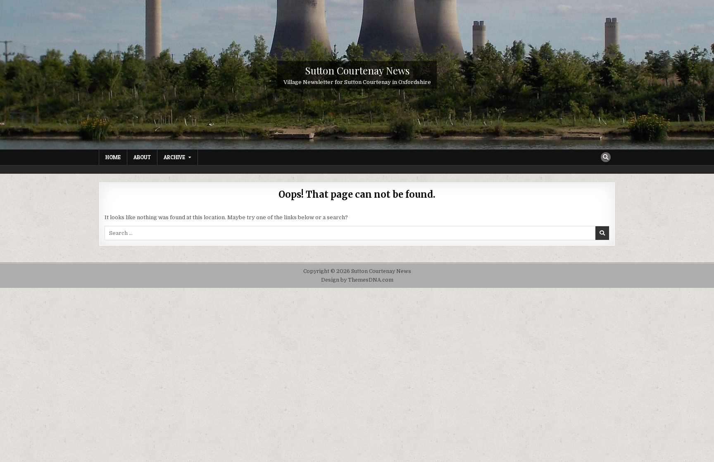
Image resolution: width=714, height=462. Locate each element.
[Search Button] (606, 157)
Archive (174, 157)
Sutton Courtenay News (357, 70)
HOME (113, 157)
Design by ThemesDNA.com (357, 280)
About (142, 157)
